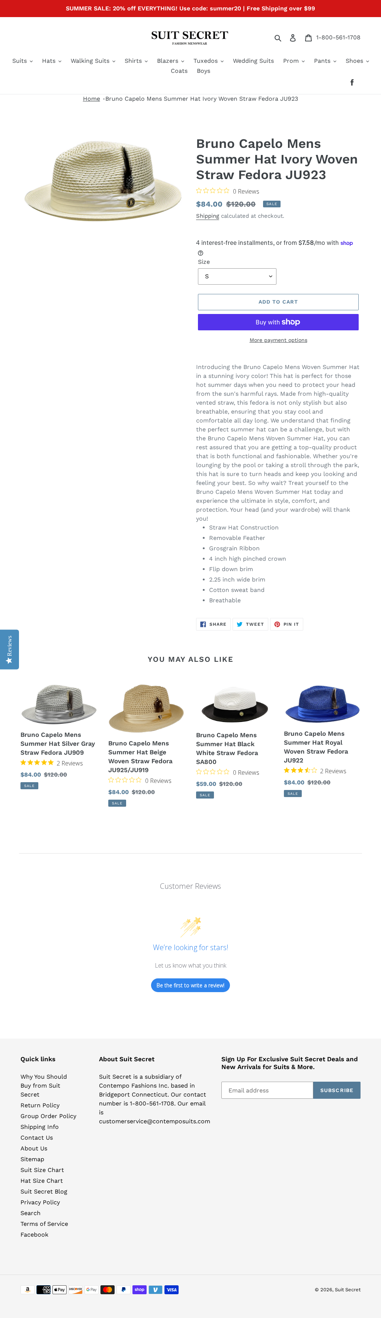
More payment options (278, 340)
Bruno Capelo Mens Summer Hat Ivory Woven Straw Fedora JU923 (201, 98)
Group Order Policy (48, 1116)
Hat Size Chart (41, 1180)
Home (91, 98)
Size (204, 261)
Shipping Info (39, 1126)
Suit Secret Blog (43, 1191)
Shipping (207, 216)
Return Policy (40, 1105)
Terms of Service (44, 1223)
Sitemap (32, 1159)
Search (30, 1213)
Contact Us (36, 1137)
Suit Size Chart (42, 1169)
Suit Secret (348, 1289)
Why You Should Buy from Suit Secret (43, 1085)
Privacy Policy (40, 1202)
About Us (33, 1148)
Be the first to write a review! (190, 985)
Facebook (34, 1234)
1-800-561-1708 (338, 37)
